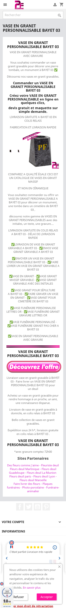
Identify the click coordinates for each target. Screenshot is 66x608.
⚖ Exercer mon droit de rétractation (28, 606)
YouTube (37, 506)
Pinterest (46, 506)
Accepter (47, 597)
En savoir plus (32, 587)
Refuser (18, 597)
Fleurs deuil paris (20, 476)
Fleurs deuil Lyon (44, 476)
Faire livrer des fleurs (27, 484)
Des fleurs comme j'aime (23, 465)
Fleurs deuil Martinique (24, 469)
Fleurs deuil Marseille (33, 480)
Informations (13, 531)
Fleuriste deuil (50, 465)
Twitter (28, 506)
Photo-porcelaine (33, 487)
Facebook (19, 506)
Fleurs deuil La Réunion (41, 472)
